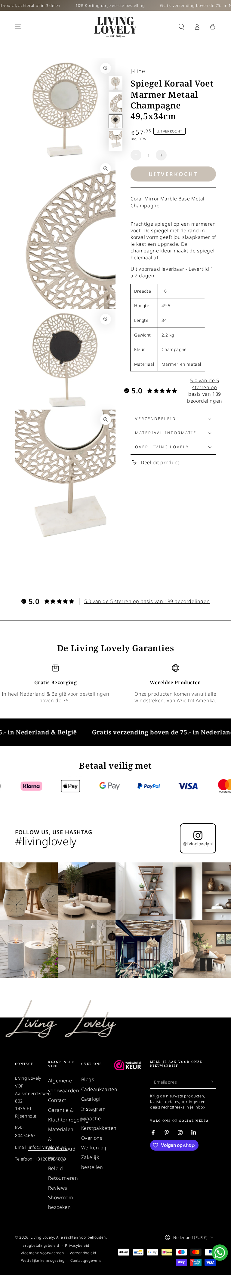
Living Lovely (42, 1237)
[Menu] (18, 26)
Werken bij (93, 1147)
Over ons (92, 1138)
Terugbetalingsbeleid (40, 1245)
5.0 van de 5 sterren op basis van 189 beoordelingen (204, 390)
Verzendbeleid (83, 1253)
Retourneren (63, 1178)
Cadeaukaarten (99, 1089)
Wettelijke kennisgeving (43, 1260)
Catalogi (91, 1099)
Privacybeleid (77, 1245)
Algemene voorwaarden (42, 1253)
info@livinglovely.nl (48, 1147)
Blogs (87, 1079)
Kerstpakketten (99, 1128)
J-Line (138, 71)
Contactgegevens (86, 1260)
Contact (57, 1100)
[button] (181, 26)
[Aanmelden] (212, 1081)
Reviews (57, 1188)
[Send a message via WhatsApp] (219, 1252)
